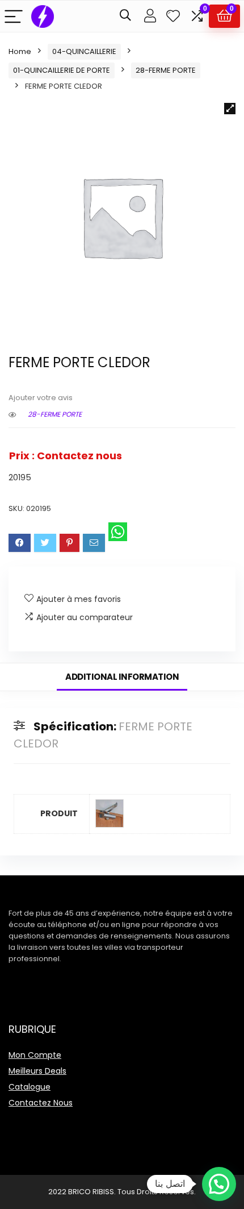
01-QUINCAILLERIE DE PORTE (61, 70)
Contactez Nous (41, 1102)
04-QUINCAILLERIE (84, 51)
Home (20, 51)
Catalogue (30, 1086)
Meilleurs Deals (37, 1071)
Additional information (122, 677)
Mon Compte (35, 1055)
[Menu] (13, 16)
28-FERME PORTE (166, 70)
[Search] (125, 16)
